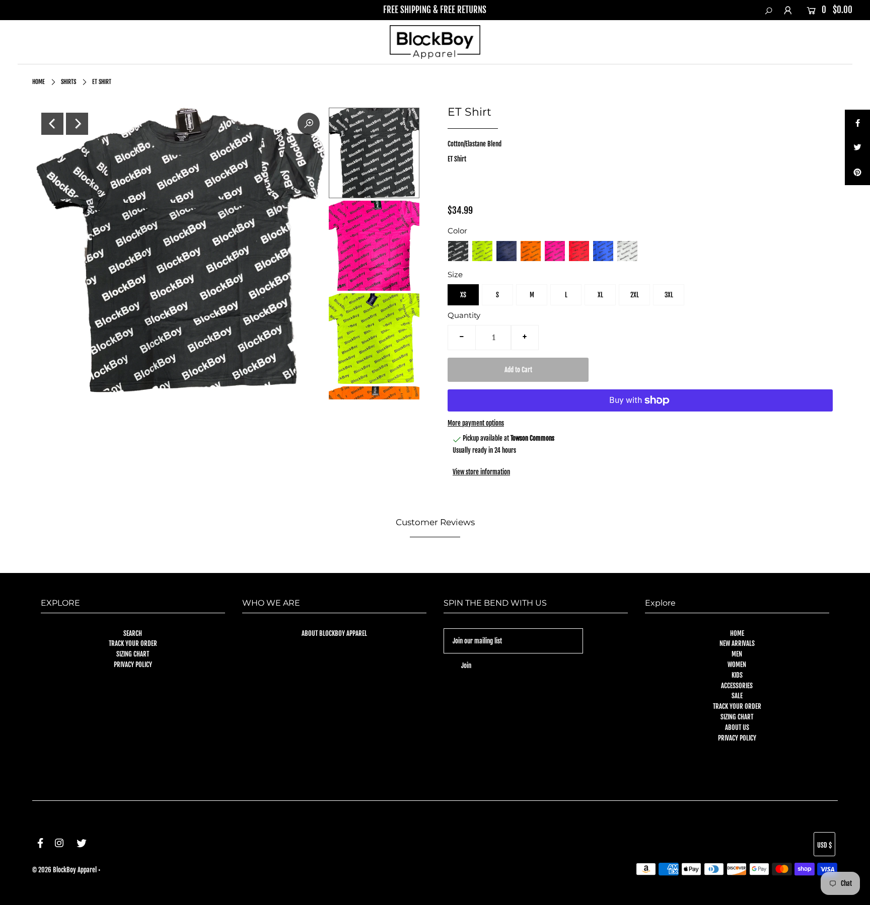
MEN (737, 654)
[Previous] (52, 124)
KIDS (737, 675)
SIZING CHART (132, 654)
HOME (737, 633)
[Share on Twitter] (857, 147)
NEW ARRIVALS (737, 643)
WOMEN (737, 665)
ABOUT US (737, 727)
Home (38, 82)
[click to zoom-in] (309, 124)
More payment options (476, 423)
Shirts (68, 82)
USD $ (824, 845)
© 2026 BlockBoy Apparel (64, 870)
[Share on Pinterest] (857, 172)
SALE (737, 696)
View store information (481, 472)
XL (600, 295)
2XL (634, 295)
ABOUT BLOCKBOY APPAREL (334, 633)
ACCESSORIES (737, 686)
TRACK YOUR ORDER (133, 643)
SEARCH (132, 633)
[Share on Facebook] (857, 122)
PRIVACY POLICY (133, 665)
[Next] (77, 124)
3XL (669, 295)
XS (463, 295)
